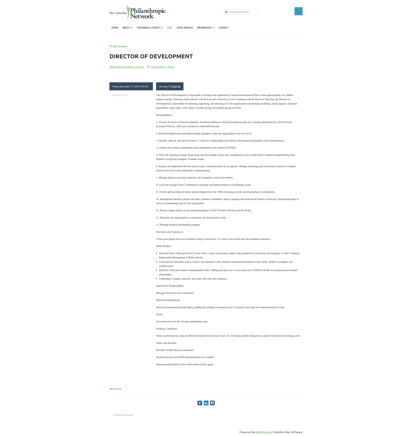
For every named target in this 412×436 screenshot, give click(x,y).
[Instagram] (212, 403)
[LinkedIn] (206, 403)
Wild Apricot (264, 432)
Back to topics (120, 46)
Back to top (115, 388)
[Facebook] (199, 403)
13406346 (175, 86)
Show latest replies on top (126, 66)
